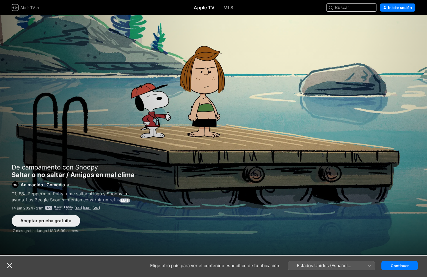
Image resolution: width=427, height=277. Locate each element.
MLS (228, 7)
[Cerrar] (9, 265)
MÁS (124, 200)
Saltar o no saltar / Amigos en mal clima (213, 135)
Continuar (400, 265)
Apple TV (204, 7)
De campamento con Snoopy (55, 167)
